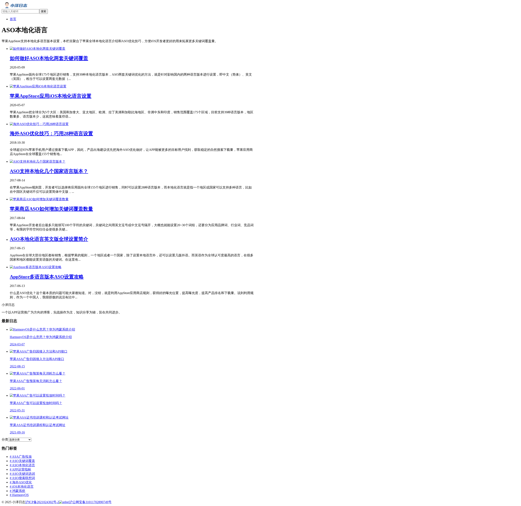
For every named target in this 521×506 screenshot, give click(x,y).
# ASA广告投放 (21, 456)
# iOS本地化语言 (22, 486)
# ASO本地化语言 (22, 465)
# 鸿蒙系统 (17, 491)
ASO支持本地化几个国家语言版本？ (49, 171)
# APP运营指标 (20, 469)
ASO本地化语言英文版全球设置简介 (49, 239)
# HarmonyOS (19, 495)
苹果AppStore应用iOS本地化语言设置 (50, 96)
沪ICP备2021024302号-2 (42, 502)
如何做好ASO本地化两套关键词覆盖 (49, 58)
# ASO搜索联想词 (22, 478)
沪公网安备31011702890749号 (90, 502)
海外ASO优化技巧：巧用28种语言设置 (51, 133)
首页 (13, 19)
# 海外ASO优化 (21, 482)
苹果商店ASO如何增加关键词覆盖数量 (51, 209)
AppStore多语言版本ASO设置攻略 (47, 276)
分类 (5, 439)
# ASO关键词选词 (22, 473)
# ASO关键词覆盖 (22, 461)
